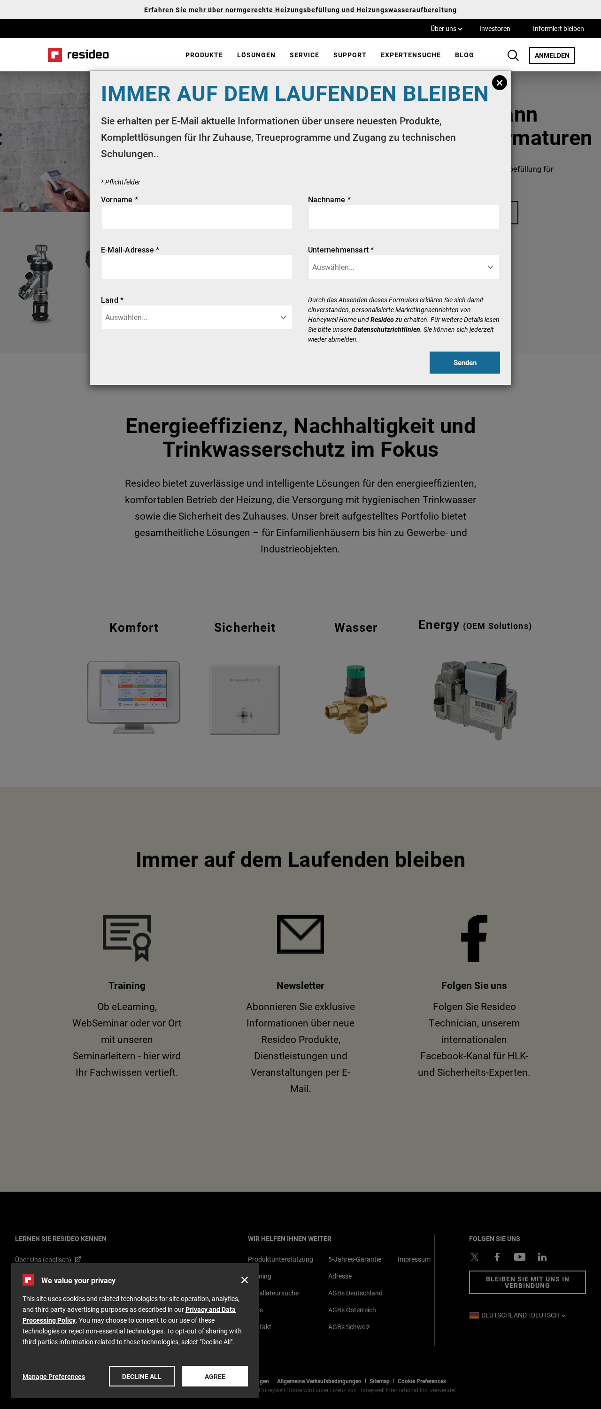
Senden (465, 362)
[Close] (499, 82)
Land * (112, 300)
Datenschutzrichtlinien (387, 329)
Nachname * (329, 199)
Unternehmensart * (341, 249)
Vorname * (119, 199)
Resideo (382, 319)
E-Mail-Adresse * (130, 249)
